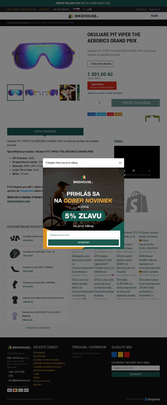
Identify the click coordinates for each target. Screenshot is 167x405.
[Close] (120, 162)
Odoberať (84, 242)
